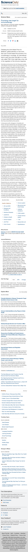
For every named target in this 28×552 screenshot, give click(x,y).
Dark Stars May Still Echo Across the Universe (13, 413)
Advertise (23, 533)
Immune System (7, 219)
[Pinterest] (13, 41)
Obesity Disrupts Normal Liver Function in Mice (13, 323)
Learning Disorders (6, 433)
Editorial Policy (14, 535)
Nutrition (4, 440)
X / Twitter (5, 515)
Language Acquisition (7, 431)
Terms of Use (22, 535)
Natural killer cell (22, 222)
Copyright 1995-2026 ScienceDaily (11, 537)
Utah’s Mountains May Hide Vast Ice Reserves (13, 405)
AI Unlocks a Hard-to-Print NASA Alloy (11, 407)
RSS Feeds (6, 502)
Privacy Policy (5, 535)
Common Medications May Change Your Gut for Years (13, 461)
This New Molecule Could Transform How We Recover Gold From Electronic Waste (12, 374)
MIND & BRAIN (4, 429)
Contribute (16, 533)
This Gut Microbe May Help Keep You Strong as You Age (13, 481)
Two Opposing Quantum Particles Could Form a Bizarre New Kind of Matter (12, 378)
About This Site (5, 533)
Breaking (3, 390)
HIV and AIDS (7, 206)
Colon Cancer (7, 224)
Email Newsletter (7, 500)
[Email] (17, 41)
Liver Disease (5, 424)
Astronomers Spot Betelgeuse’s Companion (12, 409)
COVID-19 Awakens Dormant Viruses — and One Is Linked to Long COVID (14, 485)
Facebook (5, 513)
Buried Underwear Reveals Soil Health (11, 402)
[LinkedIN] (15, 41)
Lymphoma (6, 214)
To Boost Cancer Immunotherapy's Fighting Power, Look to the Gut (12, 359)
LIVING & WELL (4, 438)
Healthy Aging (5, 442)
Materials (3, 232)
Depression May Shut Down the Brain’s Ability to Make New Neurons (13, 458)
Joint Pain (6, 222)
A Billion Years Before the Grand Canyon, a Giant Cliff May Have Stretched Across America (14, 382)
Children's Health (8, 217)
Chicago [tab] (24, 279)
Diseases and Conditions (7, 209)
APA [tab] (18, 279)
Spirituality (4, 444)
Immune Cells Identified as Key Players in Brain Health (13, 311)
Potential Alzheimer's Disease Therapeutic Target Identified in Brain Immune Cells (13, 299)
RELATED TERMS (19, 200)
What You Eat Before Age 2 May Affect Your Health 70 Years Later (14, 454)
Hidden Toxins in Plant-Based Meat (10, 398)
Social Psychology (6, 436)
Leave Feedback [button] (7, 527)
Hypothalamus (21, 224)
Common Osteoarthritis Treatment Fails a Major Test (13, 385)
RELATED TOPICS (5, 200)
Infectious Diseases (8, 212)
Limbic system (21, 213)
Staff (12, 533)
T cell (19, 219)
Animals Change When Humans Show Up (12, 400)
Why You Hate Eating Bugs (8, 411)
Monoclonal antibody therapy (22, 206)
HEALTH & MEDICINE (5, 420)
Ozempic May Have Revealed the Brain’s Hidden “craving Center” (14, 472)
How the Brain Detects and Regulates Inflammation (10, 348)
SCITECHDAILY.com (11, 370)
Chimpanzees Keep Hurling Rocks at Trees (12, 396)
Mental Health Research (8, 427)
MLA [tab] (14, 279)
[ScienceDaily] (10, 2)
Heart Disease (5, 422)
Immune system (21, 203)
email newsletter (20, 8)
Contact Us (5, 529)
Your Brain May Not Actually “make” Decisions (13, 466)
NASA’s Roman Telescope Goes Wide (11, 394)
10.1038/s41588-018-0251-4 (15, 274)
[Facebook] (8, 41)
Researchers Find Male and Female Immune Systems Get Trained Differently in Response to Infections (13, 334)
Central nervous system (21, 216)
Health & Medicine (6, 203)
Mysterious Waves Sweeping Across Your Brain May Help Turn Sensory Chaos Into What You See (14, 469)
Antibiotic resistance (20, 210)
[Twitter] (10, 41)
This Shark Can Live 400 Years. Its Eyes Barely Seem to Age (13, 478)
